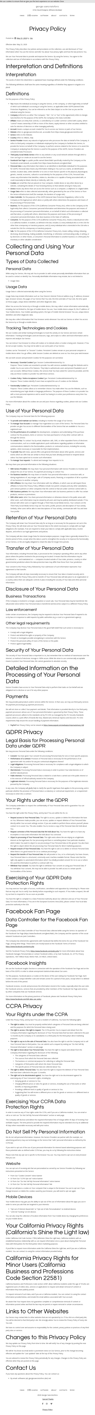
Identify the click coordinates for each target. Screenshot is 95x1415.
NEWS (22, 15)
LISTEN (72, 15)
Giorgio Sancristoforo (47, 6)
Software (44, 15)
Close (62, 1)
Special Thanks (48, 1399)
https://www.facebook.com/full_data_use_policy (23, 999)
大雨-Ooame (32, 15)
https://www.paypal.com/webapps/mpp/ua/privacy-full (64, 725)
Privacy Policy (47, 29)
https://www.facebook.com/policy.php (45, 951)
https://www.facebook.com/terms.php (20, 946)
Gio (31, 38)
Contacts (63, 15)
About (53, 15)
